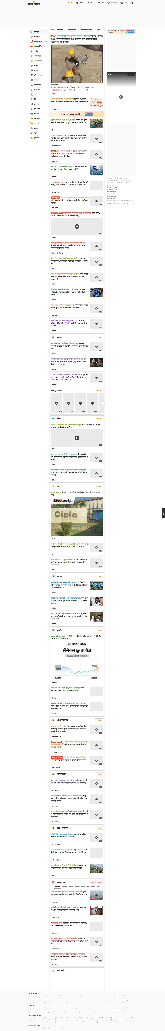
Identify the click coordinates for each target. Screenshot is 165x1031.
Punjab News (78, 1008)
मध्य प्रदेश (64, 887)
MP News (30, 1010)
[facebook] (92, 93)
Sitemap (125, 178)
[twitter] (96, 93)
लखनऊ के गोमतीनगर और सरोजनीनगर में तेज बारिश (35, 1022)
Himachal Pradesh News (49, 1008)
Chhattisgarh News (126, 1010)
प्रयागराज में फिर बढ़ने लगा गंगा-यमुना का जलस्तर (97, 1020)
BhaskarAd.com (111, 198)
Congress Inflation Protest (112, 1000)
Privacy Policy (127, 182)
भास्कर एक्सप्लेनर (56, 109)
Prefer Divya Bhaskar (80, 1012)
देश (53, 130)
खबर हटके (54, 315)
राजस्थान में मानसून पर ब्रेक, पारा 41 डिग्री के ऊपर (129, 1020)
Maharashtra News (110, 1008)
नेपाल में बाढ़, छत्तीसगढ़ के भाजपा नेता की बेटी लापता (50, 1020)
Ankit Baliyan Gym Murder (34, 1000)
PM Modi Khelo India (95, 1000)
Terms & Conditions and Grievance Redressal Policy (119, 180)
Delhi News (30, 1008)
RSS (114, 182)
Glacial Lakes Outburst (111, 996)
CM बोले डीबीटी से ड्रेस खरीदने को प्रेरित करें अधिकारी (82, 1018)
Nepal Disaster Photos (95, 998)
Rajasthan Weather (47, 1002)
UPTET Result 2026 (79, 1002)
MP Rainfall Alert (31, 1002)
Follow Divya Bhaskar (48, 1012)
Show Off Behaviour (48, 1000)
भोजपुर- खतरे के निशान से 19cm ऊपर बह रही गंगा (82, 1020)
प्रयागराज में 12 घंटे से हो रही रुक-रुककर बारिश (82, 1022)
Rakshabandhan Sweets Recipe (113, 998)
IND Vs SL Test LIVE (48, 998)
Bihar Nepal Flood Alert (80, 996)
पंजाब (98, 887)
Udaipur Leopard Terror (127, 1000)
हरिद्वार (54, 284)
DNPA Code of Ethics (123, 203)
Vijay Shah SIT (109, 1002)
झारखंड (83, 887)
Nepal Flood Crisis (63, 996)
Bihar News (61, 1010)
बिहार (88, 887)
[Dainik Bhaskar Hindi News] (34, 4)
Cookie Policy (119, 182)
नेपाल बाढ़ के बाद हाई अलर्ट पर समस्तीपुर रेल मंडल (66, 1020)
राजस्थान (71, 887)
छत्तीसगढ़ (77, 887)
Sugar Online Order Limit (127, 998)
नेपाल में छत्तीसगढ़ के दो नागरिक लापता (35, 1018)
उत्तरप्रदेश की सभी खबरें (96, 882)
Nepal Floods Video (32, 996)
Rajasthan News (78, 1010)
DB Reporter (119, 178)
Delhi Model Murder (79, 1000)
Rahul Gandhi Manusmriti (65, 998)
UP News (45, 1010)
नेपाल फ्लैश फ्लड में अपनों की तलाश (65, 1022)
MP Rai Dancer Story (127, 996)
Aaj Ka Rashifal (125, 1002)
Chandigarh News (126, 1008)
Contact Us (109, 182)
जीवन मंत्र (54, 192)
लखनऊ (54, 237)
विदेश (53, 93)
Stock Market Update (64, 1002)
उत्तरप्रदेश (57, 887)
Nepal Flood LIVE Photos (49, 996)
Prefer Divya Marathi (64, 1012)
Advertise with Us (111, 178)
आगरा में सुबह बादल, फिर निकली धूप (97, 1022)
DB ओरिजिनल (56, 208)
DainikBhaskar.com (112, 187)
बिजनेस (54, 177)
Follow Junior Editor (126, 1012)
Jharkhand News (94, 1008)
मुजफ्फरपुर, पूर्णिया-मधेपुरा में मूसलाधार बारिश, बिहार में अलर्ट (113, 1020)
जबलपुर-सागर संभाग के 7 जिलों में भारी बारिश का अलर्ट (97, 1018)
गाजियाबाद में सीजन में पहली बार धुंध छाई (50, 1022)
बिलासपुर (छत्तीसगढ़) (57, 253)
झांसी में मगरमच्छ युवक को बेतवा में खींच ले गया (50, 1018)
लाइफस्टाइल (55, 790)
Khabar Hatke (93, 1002)
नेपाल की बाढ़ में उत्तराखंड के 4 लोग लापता (35, 1020)
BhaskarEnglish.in (112, 191)
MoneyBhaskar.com (112, 196)
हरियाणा (93, 887)
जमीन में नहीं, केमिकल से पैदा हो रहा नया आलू (66, 1018)
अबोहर (54, 161)
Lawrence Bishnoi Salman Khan (82, 998)
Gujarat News (93, 1010)
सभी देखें (99, 390)
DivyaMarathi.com (112, 194)
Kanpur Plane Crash (95, 996)
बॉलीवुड (54, 331)
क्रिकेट (54, 300)
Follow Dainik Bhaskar (33, 1012)
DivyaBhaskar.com (112, 189)
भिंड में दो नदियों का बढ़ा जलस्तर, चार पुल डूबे (113, 1018)
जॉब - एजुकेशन (56, 844)
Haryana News (62, 1008)
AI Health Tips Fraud (32, 998)
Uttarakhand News (110, 1010)
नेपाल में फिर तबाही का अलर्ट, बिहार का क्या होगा (113, 1022)
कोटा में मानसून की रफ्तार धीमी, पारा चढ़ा (129, 1018)
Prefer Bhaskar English (95, 1012)
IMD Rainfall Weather (64, 1000)
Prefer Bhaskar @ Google (112, 1012)
